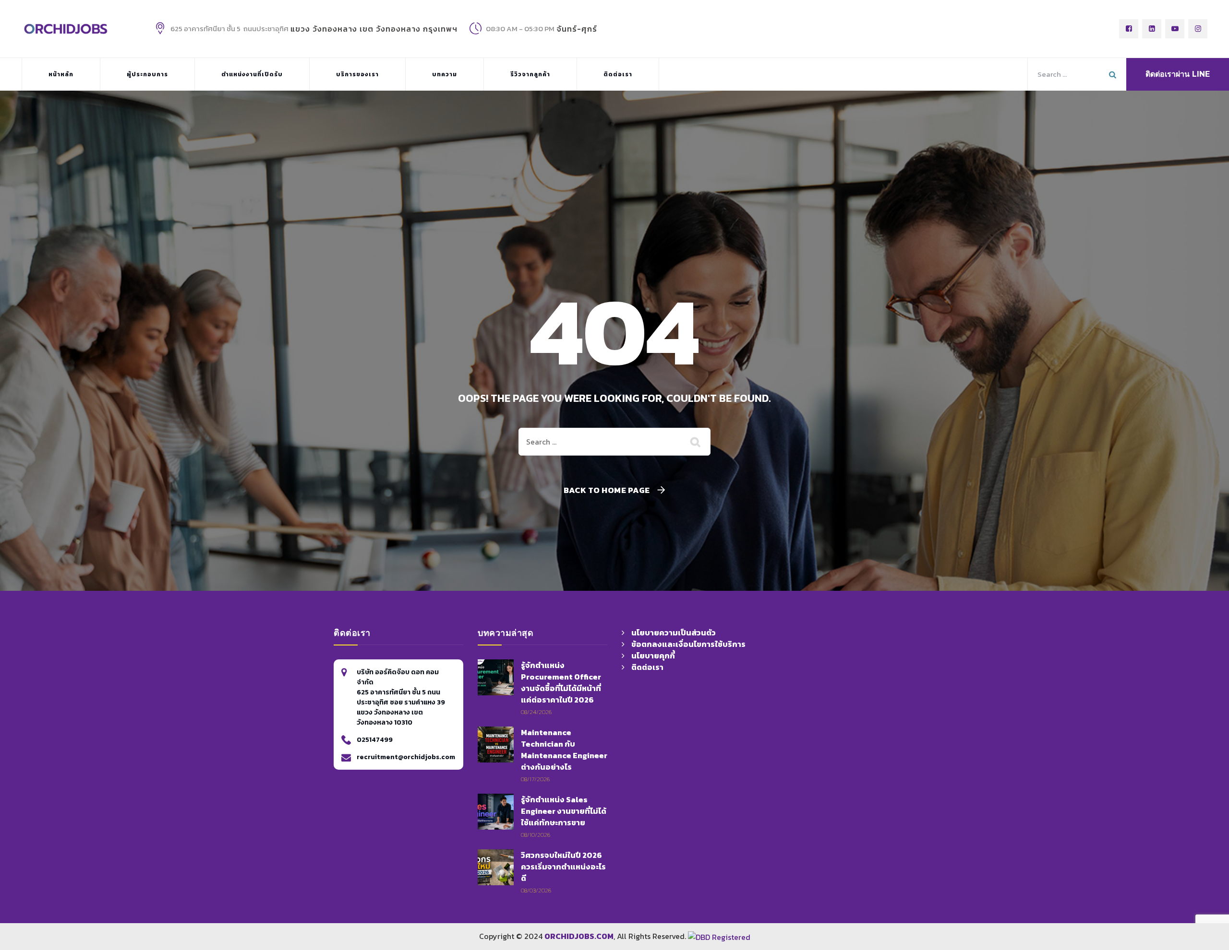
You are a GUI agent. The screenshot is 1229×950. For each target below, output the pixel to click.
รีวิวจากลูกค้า (530, 74)
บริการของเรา (357, 74)
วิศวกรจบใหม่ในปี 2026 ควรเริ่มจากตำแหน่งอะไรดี (563, 866)
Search (1114, 74)
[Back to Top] (888, 884)
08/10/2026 (535, 835)
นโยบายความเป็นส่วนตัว (673, 632)
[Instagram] (1197, 28)
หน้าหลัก (60, 74)
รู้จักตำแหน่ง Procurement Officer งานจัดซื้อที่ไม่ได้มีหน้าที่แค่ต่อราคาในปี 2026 (561, 682)
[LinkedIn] (1151, 28)
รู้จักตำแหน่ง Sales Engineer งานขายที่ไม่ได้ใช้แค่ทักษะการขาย (563, 811)
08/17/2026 (535, 779)
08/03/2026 (536, 890)
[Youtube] (1174, 28)
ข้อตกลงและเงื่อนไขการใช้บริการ (688, 644)
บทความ (444, 74)
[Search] (696, 442)
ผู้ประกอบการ (147, 74)
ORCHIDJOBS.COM (579, 936)
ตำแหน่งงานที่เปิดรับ (252, 74)
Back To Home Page (607, 490)
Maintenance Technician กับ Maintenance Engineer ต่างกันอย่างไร (564, 750)
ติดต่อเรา (617, 74)
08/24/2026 (536, 712)
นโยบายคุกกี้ (653, 655)
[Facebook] (1128, 28)
